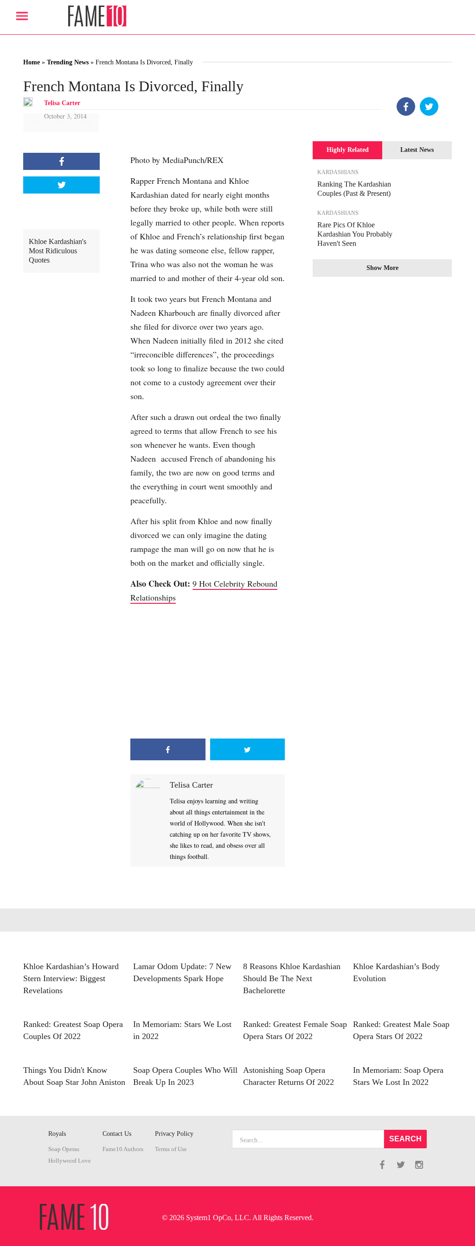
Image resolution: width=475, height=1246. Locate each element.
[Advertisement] (207, 671)
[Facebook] (406, 106)
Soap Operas (63, 1149)
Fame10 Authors (123, 1149)
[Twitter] (429, 106)
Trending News (68, 62)
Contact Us (117, 1133)
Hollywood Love (69, 1161)
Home (31, 62)
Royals (57, 1133)
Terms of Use (171, 1149)
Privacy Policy (174, 1133)
